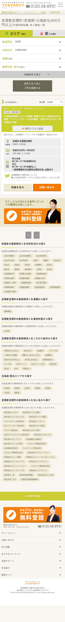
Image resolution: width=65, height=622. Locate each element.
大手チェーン (21, 364)
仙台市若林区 (41, 256)
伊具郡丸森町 (9, 278)
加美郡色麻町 (9, 287)
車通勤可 (48, 355)
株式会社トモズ (10, 479)
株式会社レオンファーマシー (15, 466)
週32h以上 (28, 350)
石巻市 (35, 260)
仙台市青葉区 (9, 256)
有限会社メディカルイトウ (14, 461)
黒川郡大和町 (41, 282)
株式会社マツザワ (11, 412)
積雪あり (26, 368)
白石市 (6, 264)
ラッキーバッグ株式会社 (32, 448)
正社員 (6, 331)
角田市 (27, 264)
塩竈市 (45, 260)
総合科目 (53, 364)
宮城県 (43, 12)
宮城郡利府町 (26, 282)
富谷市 (49, 269)
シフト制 (7, 364)
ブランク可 (53, 350)
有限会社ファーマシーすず (14, 470)
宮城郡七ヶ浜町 (10, 282)
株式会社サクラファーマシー (38, 452)
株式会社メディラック (12, 439)
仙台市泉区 (24, 260)
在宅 (16, 368)
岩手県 (27, 388)
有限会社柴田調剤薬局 (29, 479)
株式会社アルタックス (42, 434)
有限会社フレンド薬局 (12, 457)
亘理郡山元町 (40, 278)
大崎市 (39, 269)
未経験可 (40, 350)
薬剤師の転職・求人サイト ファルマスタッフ (19, 12)
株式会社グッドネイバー (38, 461)
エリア (18, 33)
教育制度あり (48, 359)
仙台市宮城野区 (25, 256)
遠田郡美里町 (55, 287)
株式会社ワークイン (36, 421)
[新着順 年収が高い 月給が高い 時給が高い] (54, 102)
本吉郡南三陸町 (10, 291)
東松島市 (28, 269)
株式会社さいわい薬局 (31, 412)
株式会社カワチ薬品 (36, 425)
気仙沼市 (57, 260)
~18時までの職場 (10, 355)
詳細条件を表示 (32, 74)
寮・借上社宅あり (31, 359)
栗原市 (17, 269)
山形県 (6, 392)
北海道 (6, 388)
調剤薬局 (7, 311)
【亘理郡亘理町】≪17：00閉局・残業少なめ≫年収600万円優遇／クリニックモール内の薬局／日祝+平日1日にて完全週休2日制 (32, 119)
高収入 (6, 368)
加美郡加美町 (24, 287)
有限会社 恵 (9, 475)
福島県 (17, 392)
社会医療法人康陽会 (33, 439)
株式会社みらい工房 (45, 475)
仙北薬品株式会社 (11, 448)
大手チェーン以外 (37, 364)
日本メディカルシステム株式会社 (16, 434)
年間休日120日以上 (11, 350)
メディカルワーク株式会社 (14, 421)
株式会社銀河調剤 (26, 475)
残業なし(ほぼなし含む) (31, 355)
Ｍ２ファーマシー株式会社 (14, 425)
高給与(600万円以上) (12, 359)
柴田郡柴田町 (41, 273)
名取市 (17, 264)
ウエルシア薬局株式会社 (37, 443)
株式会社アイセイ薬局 (37, 416)
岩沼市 (49, 264)
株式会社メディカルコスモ (14, 416)
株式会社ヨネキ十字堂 (31, 430)
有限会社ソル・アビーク (38, 470)
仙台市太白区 (9, 260)
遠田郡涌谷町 (40, 287)
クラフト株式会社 (11, 430)
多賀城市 (38, 264)
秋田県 (47, 388)
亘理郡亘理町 (54, 12)
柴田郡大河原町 (25, 273)
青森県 (17, 388)
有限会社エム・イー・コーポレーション (40, 457)
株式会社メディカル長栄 (13, 443)
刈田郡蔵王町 (9, 273)
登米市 (6, 269)
